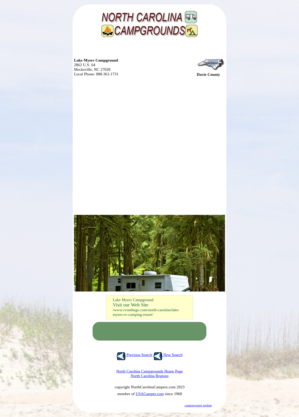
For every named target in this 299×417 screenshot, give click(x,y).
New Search (172, 355)
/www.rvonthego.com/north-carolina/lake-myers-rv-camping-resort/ (146, 312)
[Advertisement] (148, 49)
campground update (198, 405)
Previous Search (138, 355)
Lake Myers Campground (133, 300)
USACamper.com (150, 394)
